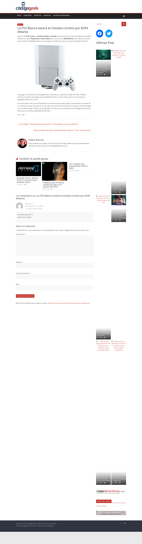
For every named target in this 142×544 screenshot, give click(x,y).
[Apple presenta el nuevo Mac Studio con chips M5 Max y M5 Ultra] (103, 196)
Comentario (21, 234)
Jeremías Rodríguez (112, 512)
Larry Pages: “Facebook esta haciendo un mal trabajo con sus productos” (47, 124)
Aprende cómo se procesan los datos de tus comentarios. (69, 303)
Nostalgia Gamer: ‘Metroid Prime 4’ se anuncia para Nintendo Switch (27, 180)
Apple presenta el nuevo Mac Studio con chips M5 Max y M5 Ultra (103, 332)
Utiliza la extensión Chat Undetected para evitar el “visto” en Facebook (62, 130)
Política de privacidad (61, 15)
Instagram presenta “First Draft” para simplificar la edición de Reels (118, 186)
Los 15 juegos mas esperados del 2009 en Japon (78, 166)
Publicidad (27, 15)
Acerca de (47, 15)
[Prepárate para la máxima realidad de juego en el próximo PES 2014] (54, 163)
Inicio (19, 15)
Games (20, 24)
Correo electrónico (23, 273)
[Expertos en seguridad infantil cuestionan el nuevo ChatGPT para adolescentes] (118, 196)
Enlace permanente (35, 209)
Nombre (19, 262)
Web (17, 284)
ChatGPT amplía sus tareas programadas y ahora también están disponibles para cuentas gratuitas (103, 67)
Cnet (23, 115)
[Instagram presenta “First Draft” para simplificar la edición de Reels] (118, 51)
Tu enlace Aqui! (101, 506)
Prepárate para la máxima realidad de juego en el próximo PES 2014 (53, 184)
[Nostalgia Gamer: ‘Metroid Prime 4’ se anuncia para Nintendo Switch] (28, 163)
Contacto (37, 15)
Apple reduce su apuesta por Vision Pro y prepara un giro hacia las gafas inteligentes (119, 477)
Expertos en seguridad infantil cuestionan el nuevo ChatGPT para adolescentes (119, 214)
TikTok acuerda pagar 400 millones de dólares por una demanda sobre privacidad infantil (104, 477)
